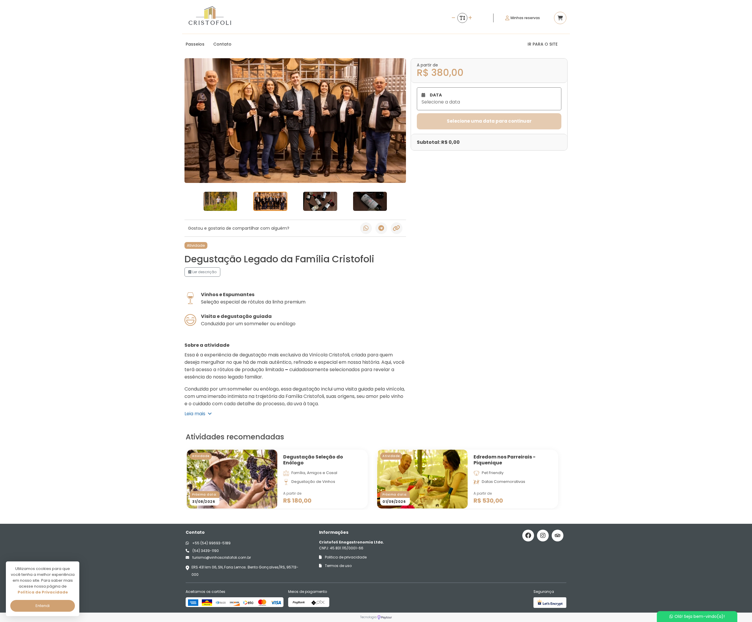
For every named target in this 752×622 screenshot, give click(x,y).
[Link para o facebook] (528, 535)
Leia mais (196, 413)
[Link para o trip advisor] (557, 535)
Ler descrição (204, 271)
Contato (222, 44)
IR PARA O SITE (543, 44)
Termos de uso (338, 565)
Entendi (43, 605)
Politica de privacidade (345, 557)
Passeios (195, 44)
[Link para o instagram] (543, 535)
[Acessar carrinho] (560, 18)
